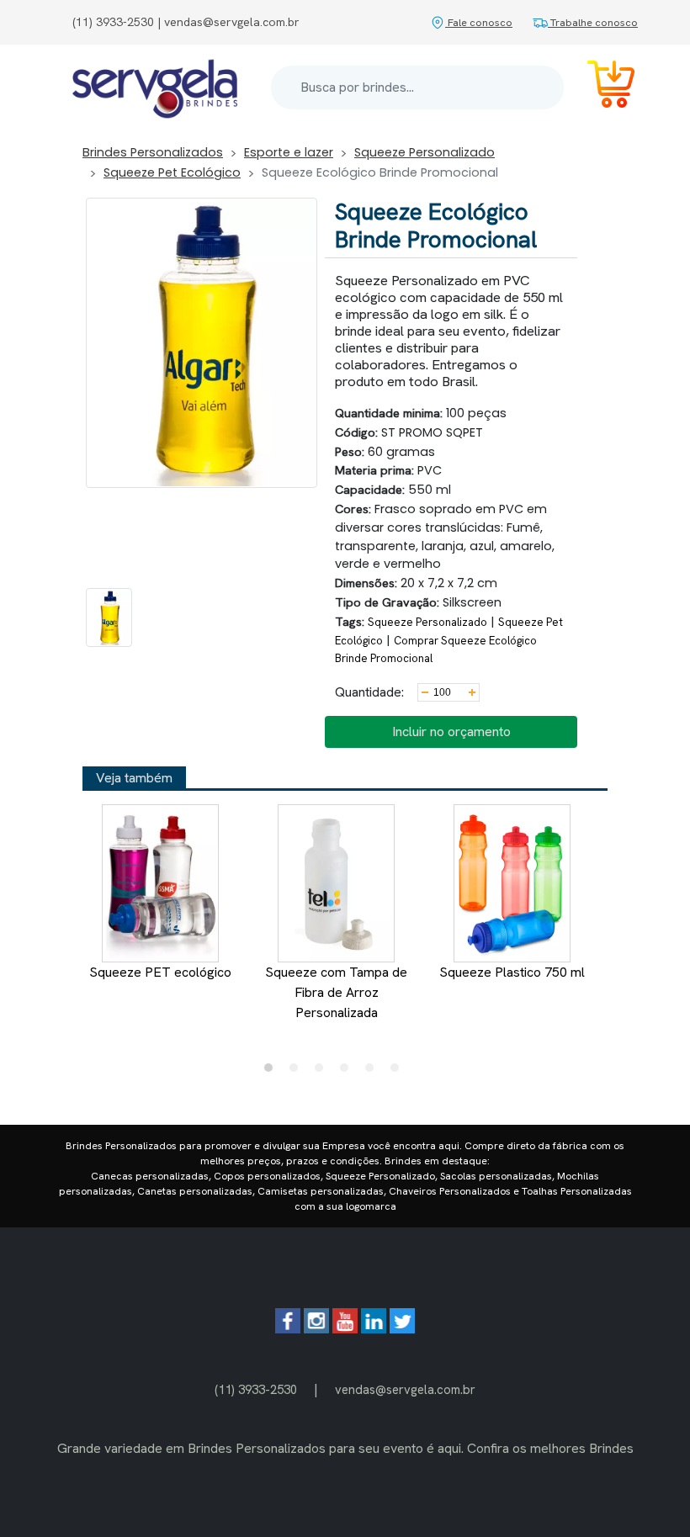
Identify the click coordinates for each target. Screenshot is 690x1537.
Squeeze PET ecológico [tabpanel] (160, 972)
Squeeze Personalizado (424, 152)
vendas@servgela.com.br (405, 1389)
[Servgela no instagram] (316, 1329)
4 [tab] (348, 1071)
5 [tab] (373, 1071)
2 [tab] (297, 1071)
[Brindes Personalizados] (154, 87)
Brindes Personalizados (152, 152)
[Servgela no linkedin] (373, 1329)
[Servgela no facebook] (287, 1329)
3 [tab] (323, 1071)
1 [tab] (272, 1071)
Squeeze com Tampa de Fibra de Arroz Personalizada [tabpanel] (336, 992)
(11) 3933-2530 (256, 1389)
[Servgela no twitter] (402, 1329)
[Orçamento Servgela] (601, 87)
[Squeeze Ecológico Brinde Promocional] (109, 617)
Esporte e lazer (288, 152)
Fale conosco (478, 22)
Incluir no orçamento (451, 731)
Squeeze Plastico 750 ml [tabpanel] (512, 972)
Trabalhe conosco (593, 22)
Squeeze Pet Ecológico (172, 172)
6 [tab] (398, 1071)
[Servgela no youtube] (345, 1329)
